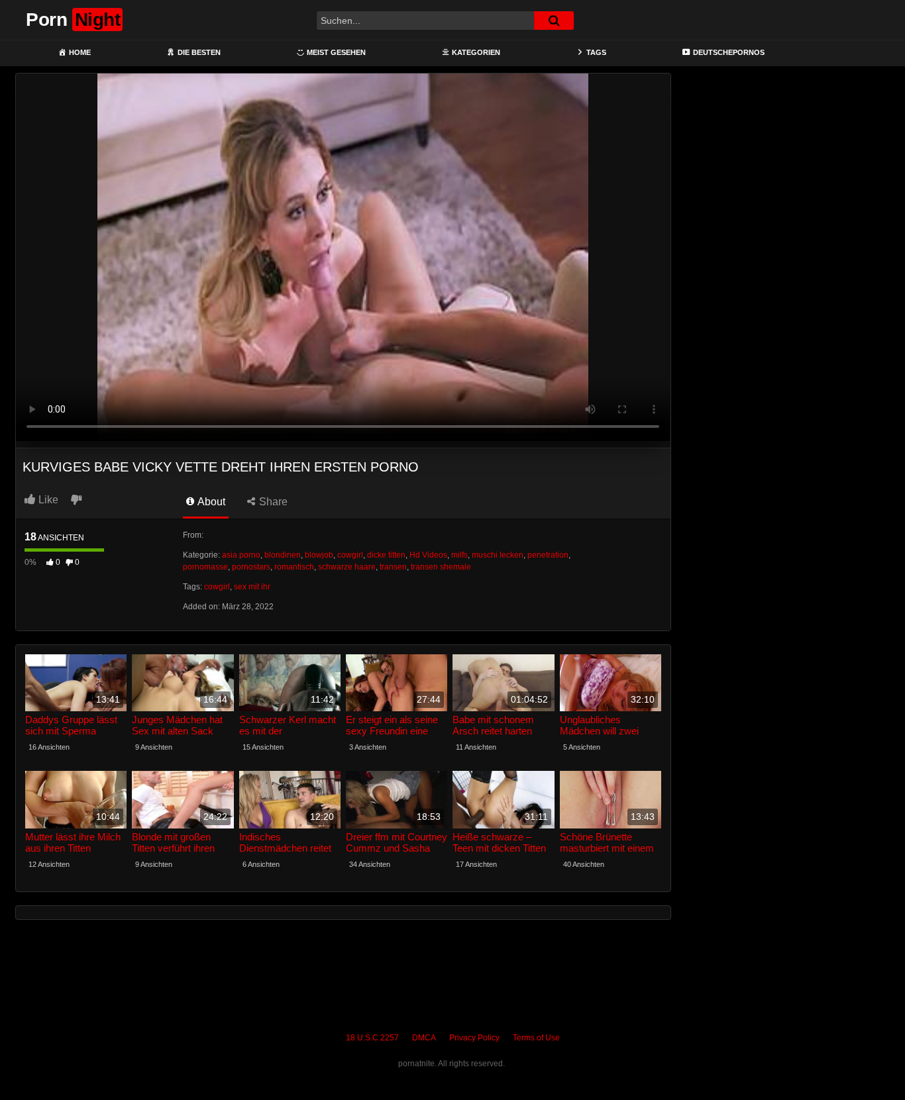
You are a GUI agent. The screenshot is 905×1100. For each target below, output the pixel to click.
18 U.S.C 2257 (372, 1037)
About (210, 501)
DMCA (424, 1037)
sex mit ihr (252, 586)
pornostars (251, 567)
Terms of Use (536, 1037)
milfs (459, 555)
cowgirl (350, 555)
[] (554, 20)
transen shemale (441, 567)
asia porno (241, 555)
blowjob (319, 555)
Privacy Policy (474, 1037)
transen (393, 567)
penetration (547, 555)
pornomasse (205, 567)
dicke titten (386, 555)
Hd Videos (428, 555)
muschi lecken (497, 555)
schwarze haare (347, 567)
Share (272, 501)
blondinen (282, 555)
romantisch (294, 567)
